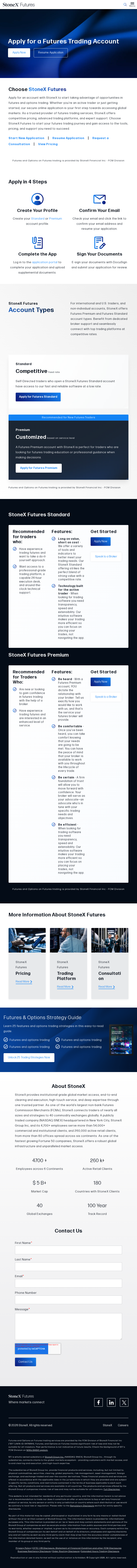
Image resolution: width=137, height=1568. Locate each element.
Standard (38, 218)
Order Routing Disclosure (66, 1551)
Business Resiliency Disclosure (34, 1551)
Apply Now (19, 52)
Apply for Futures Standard (38, 397)
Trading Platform (66, 976)
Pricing (23, 973)
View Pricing (48, 144)
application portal (45, 262)
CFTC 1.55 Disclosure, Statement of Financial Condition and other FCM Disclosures (77, 1548)
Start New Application (26, 138)
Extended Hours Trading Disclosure (100, 1551)
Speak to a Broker (106, 556)
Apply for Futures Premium (38, 468)
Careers (123, 1425)
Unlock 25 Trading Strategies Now (29, 1057)
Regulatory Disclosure (82, 1505)
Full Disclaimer (112, 1489)
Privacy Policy (23, 1548)
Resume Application (50, 52)
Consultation (109, 976)
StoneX (107, 1425)
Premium (55, 218)
